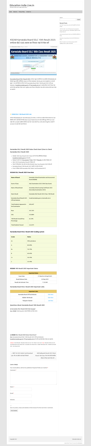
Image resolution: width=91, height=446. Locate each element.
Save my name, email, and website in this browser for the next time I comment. (31, 407)
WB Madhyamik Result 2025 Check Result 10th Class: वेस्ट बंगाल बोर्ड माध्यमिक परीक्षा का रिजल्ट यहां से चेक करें (45, 355)
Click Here (50, 294)
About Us (15, 11)
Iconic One (66, 443)
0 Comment (54, 46)
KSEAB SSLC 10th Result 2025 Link (21, 114)
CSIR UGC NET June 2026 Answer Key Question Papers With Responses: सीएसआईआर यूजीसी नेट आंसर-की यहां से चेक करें (70, 30)
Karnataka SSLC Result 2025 (31, 344)
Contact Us (28, 11)
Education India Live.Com (26, 342)
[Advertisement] (33, 28)
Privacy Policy (22, 11)
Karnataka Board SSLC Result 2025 (17, 344)
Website (12, 399)
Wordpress (80, 443)
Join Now (50, 300)
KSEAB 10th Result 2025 (42, 344)
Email (12, 393)
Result (35, 342)
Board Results (17, 342)
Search (61, 17)
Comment (13, 370)
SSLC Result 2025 (16, 346)
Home (10, 11)
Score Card (39, 342)
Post (32, 342)
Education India (16, 46)
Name (12, 386)
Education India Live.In (22, 5)
